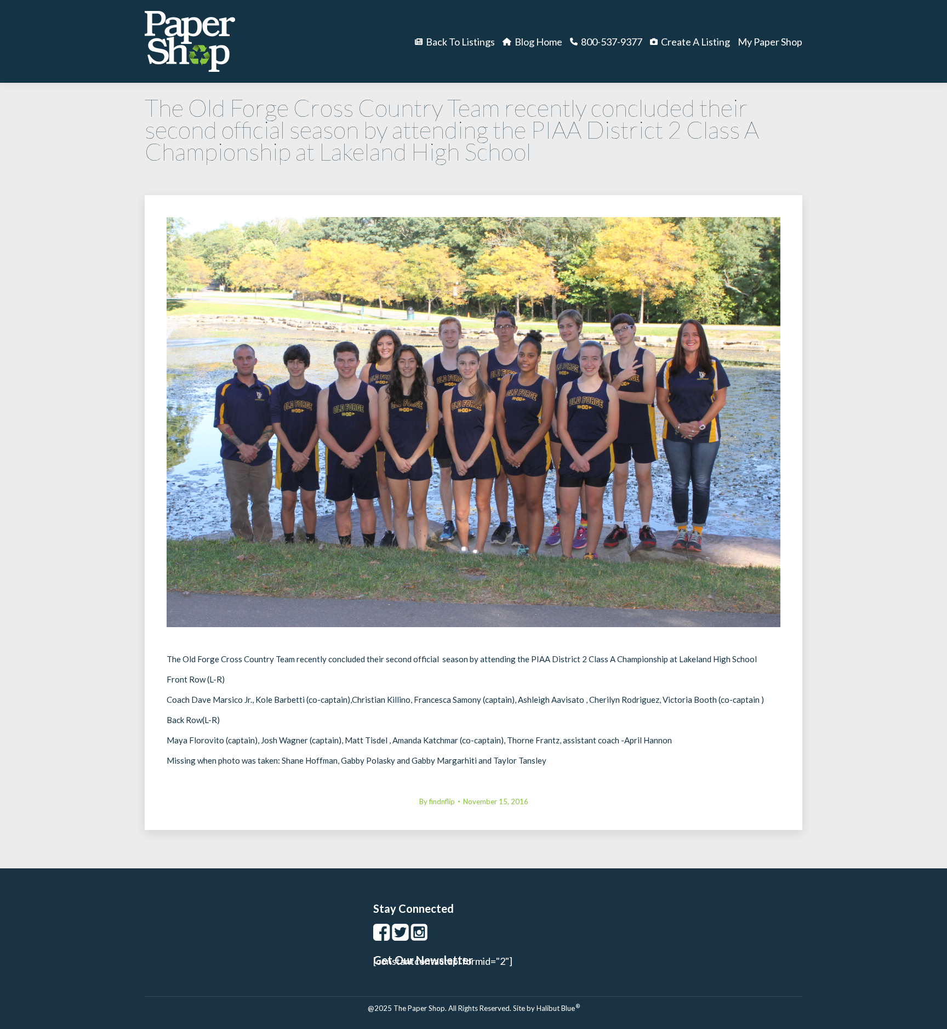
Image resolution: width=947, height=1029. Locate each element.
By (437, 801)
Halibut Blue (558, 1008)
